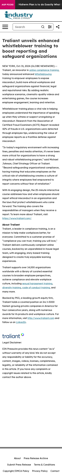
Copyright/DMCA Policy (16, 471)
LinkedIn (21, 322)
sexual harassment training (37, 283)
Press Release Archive (36, 458)
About (17, 458)
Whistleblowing (43, 74)
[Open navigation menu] (5, 27)
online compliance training (44, 70)
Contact (54, 471)
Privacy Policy (40, 471)
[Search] (42, 27)
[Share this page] (58, 27)
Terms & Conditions (44, 464)
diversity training (11, 287)
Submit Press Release (19, 464)
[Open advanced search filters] (49, 27)
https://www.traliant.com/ (16, 218)
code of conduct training (36, 287)
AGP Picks (7, 4)
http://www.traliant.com (41, 318)
